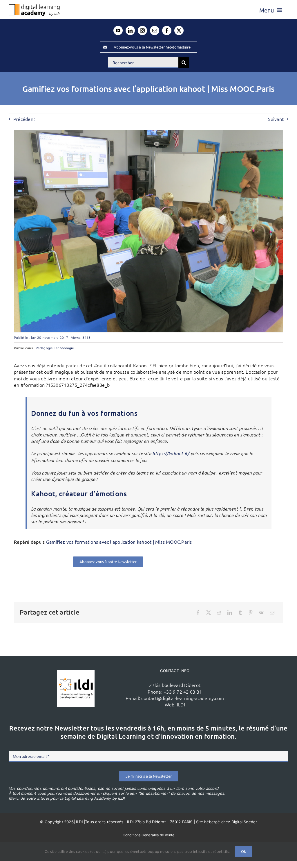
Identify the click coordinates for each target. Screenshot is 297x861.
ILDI (181, 704)
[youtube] (118, 30)
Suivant (276, 119)
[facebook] (166, 30)
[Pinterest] (250, 612)
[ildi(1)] (76, 672)
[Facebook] (198, 612)
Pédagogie (44, 348)
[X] (208, 612)
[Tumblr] (240, 612)
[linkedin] (130, 30)
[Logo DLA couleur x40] (34, 6)
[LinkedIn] (229, 612)
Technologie (64, 348)
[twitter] (179, 30)
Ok (243, 851)
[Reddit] (219, 612)
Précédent (24, 119)
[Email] (272, 612)
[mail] (154, 30)
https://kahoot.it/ (170, 453)
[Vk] (261, 612)
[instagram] (142, 30)
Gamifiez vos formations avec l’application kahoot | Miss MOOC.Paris (119, 542)
